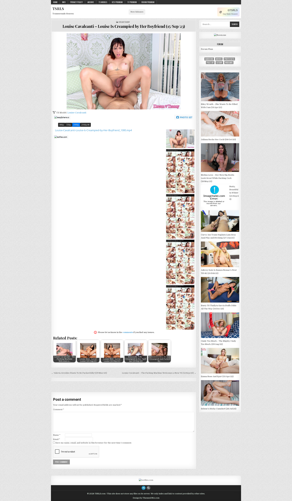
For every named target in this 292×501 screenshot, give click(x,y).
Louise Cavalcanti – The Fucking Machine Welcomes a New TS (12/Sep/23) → (159, 373)
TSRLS (58, 8)
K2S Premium (117, 2)
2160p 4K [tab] (85, 124)
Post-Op (210, 62)
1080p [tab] (76, 124)
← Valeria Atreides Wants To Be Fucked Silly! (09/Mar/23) (79, 373)
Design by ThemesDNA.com (146, 498)
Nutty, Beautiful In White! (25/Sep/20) (234, 192)
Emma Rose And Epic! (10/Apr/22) (217, 376)
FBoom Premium (147, 2)
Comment (58, 409)
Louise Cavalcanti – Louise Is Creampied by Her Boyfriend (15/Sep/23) (124, 26)
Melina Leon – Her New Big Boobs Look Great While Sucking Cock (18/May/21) (217, 178)
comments (128, 332)
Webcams (229, 62)
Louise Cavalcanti (76, 112)
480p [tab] (61, 124)
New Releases (136, 12)
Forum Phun (207, 49)
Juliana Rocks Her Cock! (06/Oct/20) (218, 139)
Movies (219, 59)
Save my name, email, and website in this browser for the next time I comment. (94, 443)
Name (56, 435)
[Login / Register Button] (144, 488)
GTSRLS (233, 10)
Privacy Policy (76, 2)
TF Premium (132, 2)
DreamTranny (124, 22)
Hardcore (209, 59)
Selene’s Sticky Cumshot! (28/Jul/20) (218, 409)
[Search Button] (148, 488)
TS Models (103, 2)
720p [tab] (68, 124)
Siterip (219, 62)
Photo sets (229, 59)
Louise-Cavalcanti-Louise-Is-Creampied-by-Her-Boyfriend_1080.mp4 (93, 130)
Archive (90, 2)
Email (56, 439)
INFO (64, 2)
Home (55, 2)
